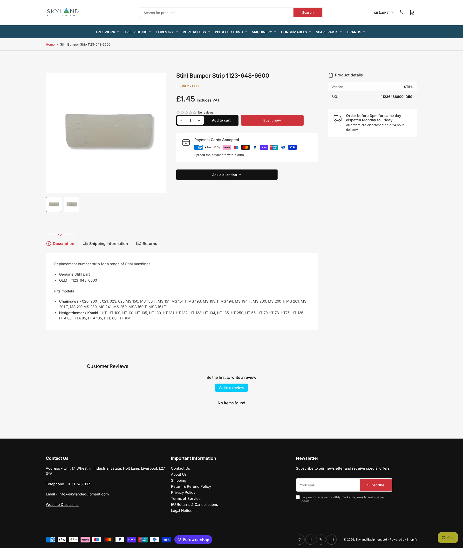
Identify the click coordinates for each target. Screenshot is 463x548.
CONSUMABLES (294, 32)
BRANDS (354, 32)
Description (63, 243)
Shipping (178, 480)
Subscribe (375, 485)
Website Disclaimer (62, 504)
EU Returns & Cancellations (194, 504)
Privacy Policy (183, 492)
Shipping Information (108, 243)
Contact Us (180, 468)
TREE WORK (105, 32)
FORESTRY (165, 32)
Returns (150, 243)
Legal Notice (181, 510)
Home (50, 44)
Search (308, 12)
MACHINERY (262, 32)
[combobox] (231, 12)
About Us (179, 474)
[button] (186, 112)
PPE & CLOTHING (229, 32)
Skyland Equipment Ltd (371, 539)
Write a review (231, 387)
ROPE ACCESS (194, 32)
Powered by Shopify (403, 539)
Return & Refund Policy (191, 486)
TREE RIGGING (135, 32)
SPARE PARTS (327, 32)
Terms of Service (186, 498)
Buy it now (272, 120)
